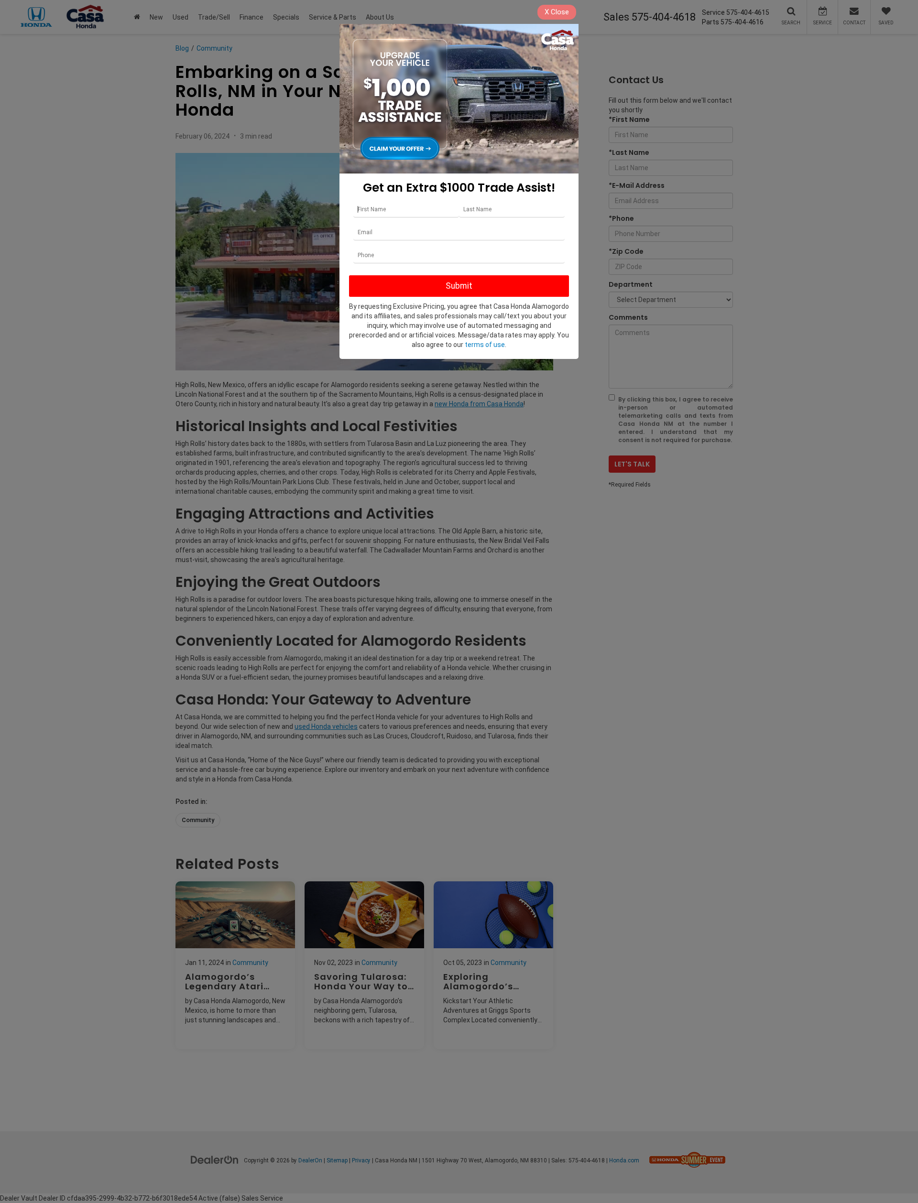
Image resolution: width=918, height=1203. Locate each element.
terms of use (485, 344)
